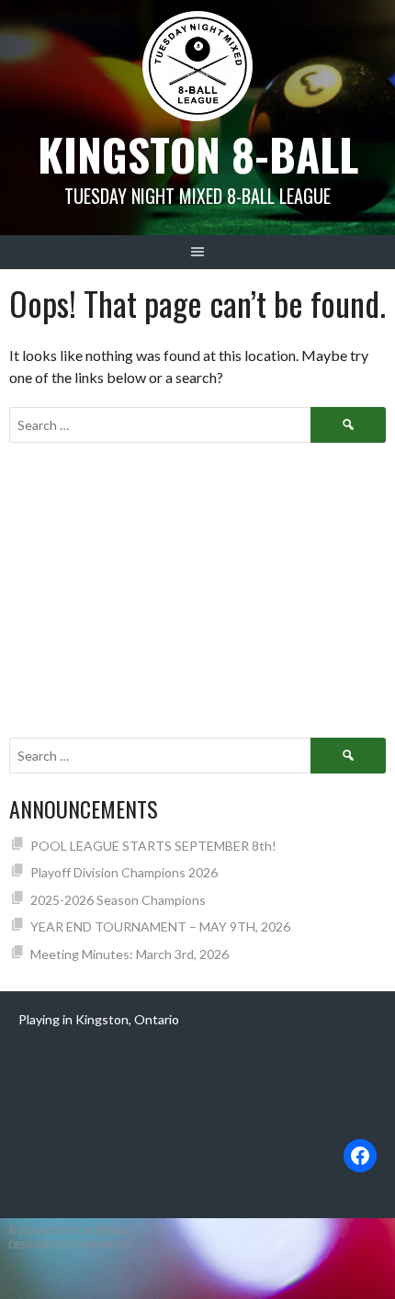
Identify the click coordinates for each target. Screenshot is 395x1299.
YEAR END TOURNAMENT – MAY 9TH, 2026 (160, 926)
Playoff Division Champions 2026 (124, 872)
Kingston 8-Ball (198, 153)
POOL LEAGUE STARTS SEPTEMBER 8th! (153, 845)
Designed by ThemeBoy (69, 1244)
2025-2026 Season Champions (118, 900)
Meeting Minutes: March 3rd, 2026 (129, 954)
